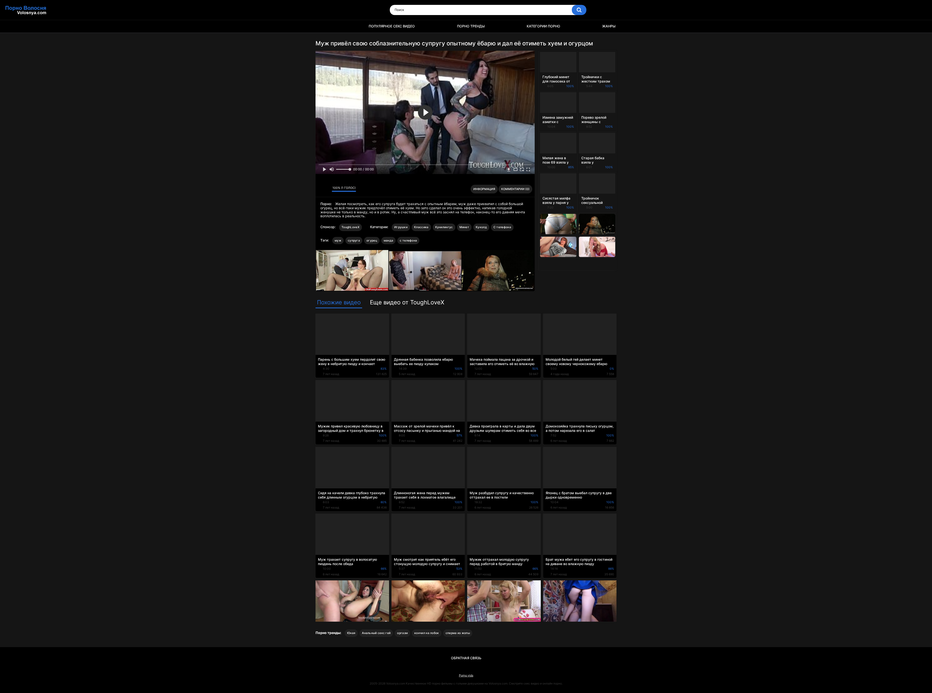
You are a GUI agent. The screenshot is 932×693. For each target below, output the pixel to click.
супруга (354, 240)
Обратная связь (466, 658)
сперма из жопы (458, 633)
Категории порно (543, 26)
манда (388, 240)
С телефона (502, 227)
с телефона (408, 240)
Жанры (609, 26)
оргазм (402, 633)
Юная (351, 633)
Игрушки (401, 227)
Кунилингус (444, 227)
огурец (371, 240)
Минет (464, 227)
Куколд (481, 227)
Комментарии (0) (515, 189)
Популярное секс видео (392, 26)
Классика (421, 227)
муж (338, 240)
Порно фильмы (322, 26)
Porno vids (466, 675)
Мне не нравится (326, 189)
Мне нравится (320, 189)
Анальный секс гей (376, 633)
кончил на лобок (426, 633)
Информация (484, 189)
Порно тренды (471, 26)
